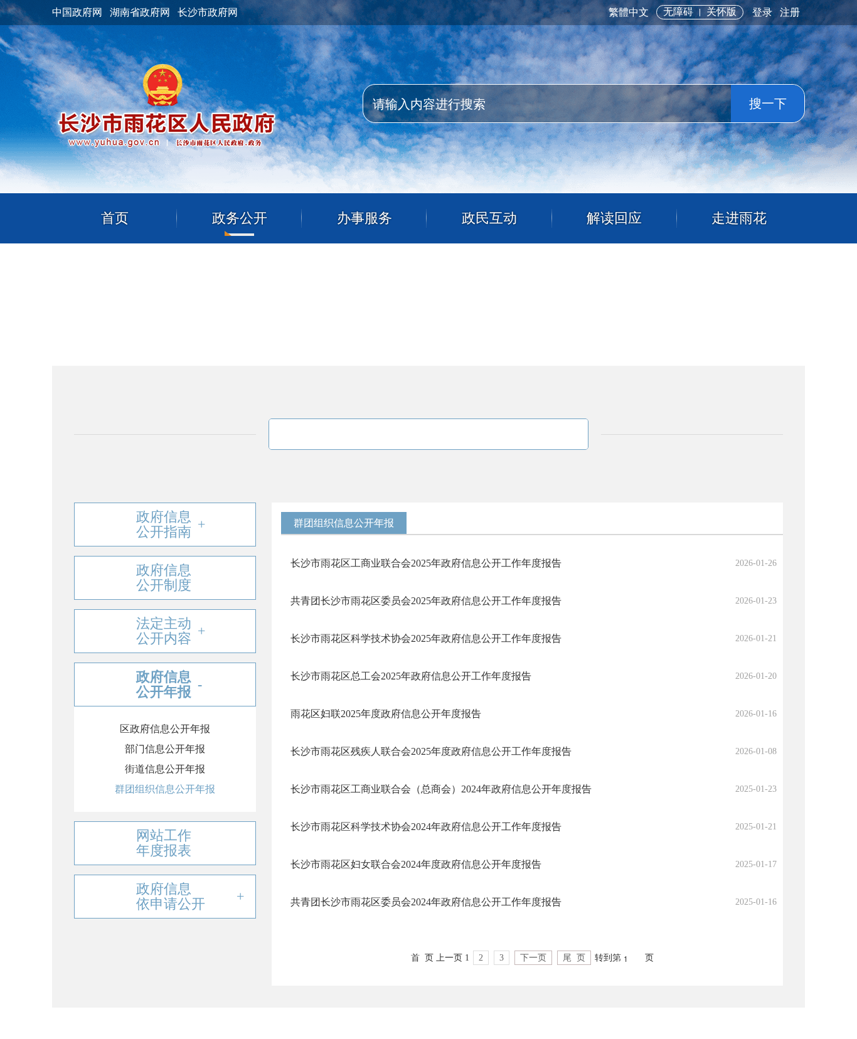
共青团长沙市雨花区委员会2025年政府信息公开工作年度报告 (426, 600)
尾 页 (574, 957)
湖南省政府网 (140, 12)
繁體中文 (629, 12)
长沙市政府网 (208, 12)
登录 (762, 12)
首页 (115, 218)
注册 (790, 12)
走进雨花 (739, 218)
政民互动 (489, 218)
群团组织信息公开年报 (165, 789)
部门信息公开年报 (165, 748)
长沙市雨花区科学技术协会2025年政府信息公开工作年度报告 (426, 638)
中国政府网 (77, 12)
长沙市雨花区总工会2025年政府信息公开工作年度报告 (410, 676)
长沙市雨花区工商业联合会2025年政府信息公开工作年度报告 (426, 563)
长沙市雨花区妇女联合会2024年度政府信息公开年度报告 (415, 864)
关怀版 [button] (721, 11)
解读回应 (614, 218)
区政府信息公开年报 (165, 728)
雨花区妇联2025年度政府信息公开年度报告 (385, 713)
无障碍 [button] (678, 11)
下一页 (533, 957)
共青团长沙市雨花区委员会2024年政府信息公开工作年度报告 (426, 902)
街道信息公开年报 (165, 769)
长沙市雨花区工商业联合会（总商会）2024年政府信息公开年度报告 (441, 789)
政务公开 (239, 218)
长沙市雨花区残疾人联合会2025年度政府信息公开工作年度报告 (431, 751)
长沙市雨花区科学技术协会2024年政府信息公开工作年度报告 (426, 826)
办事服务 (364, 218)
